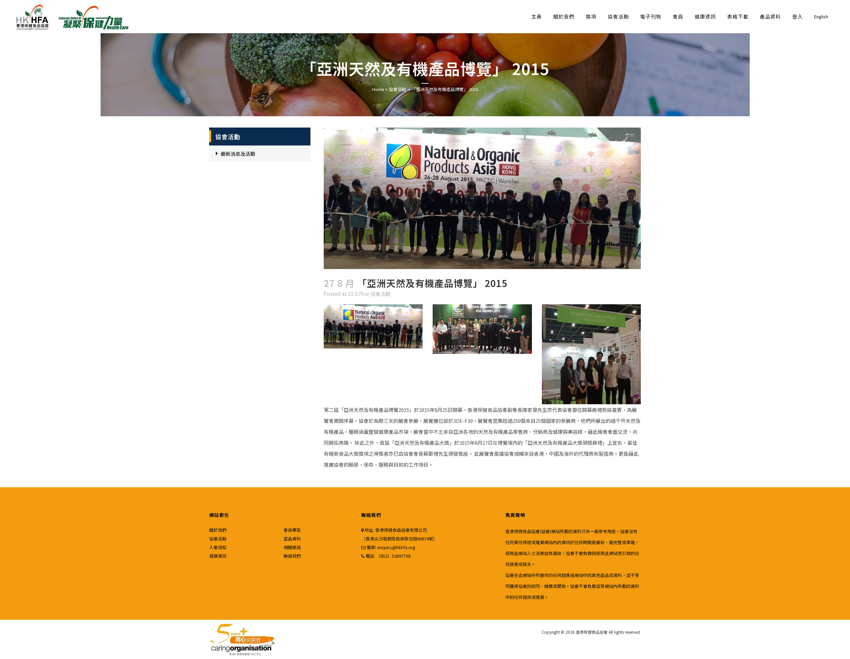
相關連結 (292, 547)
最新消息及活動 (237, 153)
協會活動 (397, 89)
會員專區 (292, 530)
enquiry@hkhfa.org (396, 547)
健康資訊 (217, 556)
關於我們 (217, 530)
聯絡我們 (292, 556)
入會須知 (217, 547)
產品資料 (292, 538)
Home (378, 89)
